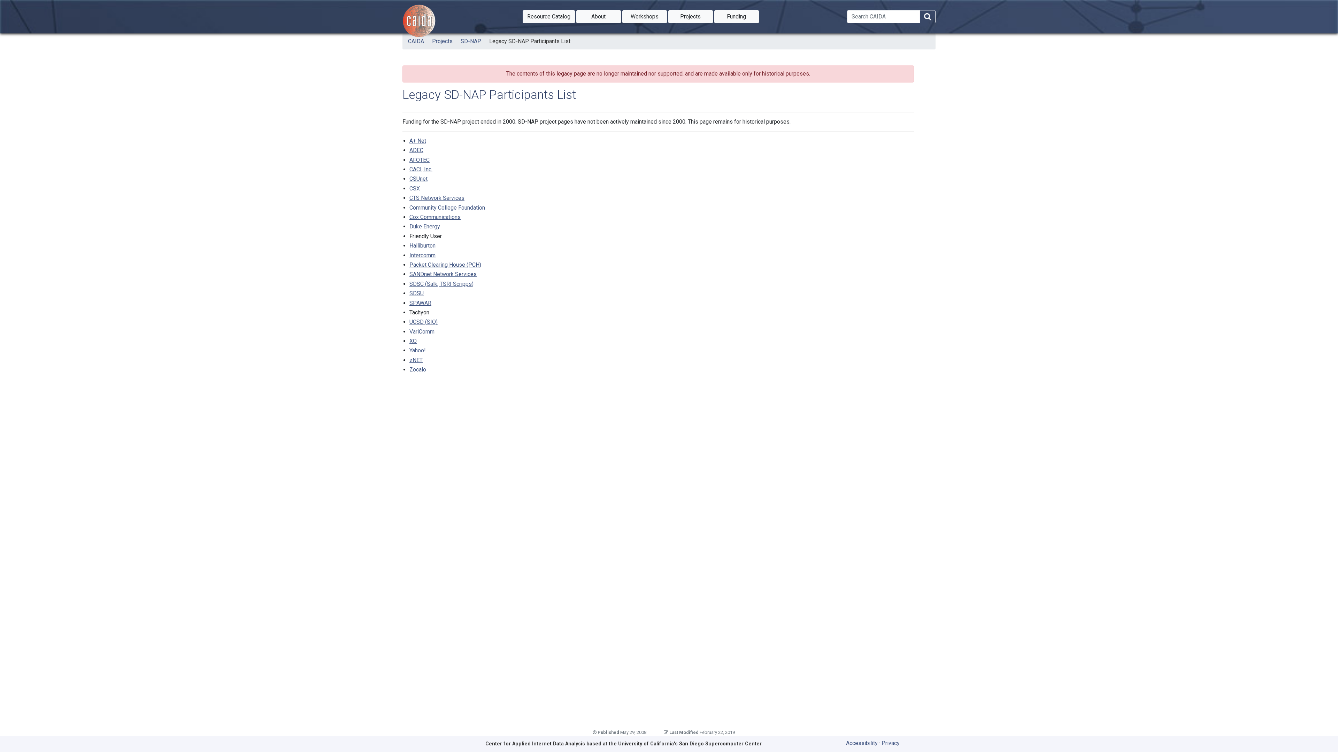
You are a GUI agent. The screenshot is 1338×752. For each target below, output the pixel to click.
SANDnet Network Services (443, 274)
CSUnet (418, 178)
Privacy (891, 743)
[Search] (928, 17)
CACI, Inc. (420, 169)
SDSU (416, 293)
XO (413, 341)
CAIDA (416, 41)
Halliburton (422, 245)
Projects (442, 41)
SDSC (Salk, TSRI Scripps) (441, 284)
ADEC (416, 150)
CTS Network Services (436, 198)
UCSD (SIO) (423, 322)
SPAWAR (420, 303)
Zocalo (417, 369)
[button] (549, 16)
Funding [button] (743, 16)
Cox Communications (435, 217)
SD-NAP (471, 41)
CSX (414, 188)
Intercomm (422, 255)
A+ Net (417, 141)
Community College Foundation (447, 207)
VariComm (422, 331)
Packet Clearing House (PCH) (445, 264)
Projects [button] (696, 16)
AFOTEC (419, 160)
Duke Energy (424, 226)
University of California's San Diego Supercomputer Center (690, 744)
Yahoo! (417, 350)
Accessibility (862, 743)
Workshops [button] (649, 16)
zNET (416, 360)
